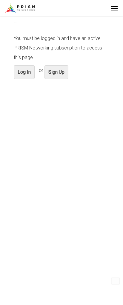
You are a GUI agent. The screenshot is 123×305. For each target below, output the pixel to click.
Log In (24, 72)
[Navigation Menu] (114, 8)
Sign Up (56, 72)
